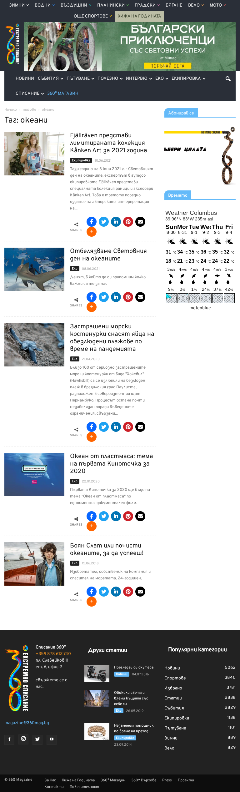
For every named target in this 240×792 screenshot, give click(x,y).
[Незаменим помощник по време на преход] (96, 731)
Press (167, 780)
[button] (228, 78)
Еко (159, 78)
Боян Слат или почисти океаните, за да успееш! (106, 549)
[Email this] (140, 222)
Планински (111, 5)
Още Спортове (91, 16)
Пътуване (78, 78)
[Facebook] (9, 740)
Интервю (137, 78)
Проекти (186, 780)
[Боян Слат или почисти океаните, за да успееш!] (34, 564)
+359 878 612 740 (53, 654)
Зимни (17, 5)
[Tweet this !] (104, 222)
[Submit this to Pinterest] (128, 222)
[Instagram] (23, 739)
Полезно (108, 78)
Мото (216, 5)
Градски (145, 5)
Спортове (175, 678)
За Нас (50, 780)
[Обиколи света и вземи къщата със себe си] (96, 698)
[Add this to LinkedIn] (116, 222)
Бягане (174, 5)
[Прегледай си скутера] (96, 673)
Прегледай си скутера (133, 667)
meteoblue (200, 308)
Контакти (54, 786)
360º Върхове (143, 780)
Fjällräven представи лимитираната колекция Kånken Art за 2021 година (108, 143)
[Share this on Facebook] (92, 222)
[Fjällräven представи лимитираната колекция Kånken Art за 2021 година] (34, 153)
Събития (48, 78)
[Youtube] (52, 740)
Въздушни (74, 5)
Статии (173, 698)
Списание (27, 93)
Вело (194, 5)
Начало (10, 109)
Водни (43, 5)
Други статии (107, 650)
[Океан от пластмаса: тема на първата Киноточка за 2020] (34, 474)
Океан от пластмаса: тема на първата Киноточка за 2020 (111, 464)
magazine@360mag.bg (26, 723)
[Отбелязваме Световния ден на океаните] (34, 269)
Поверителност (84, 786)
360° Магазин (62, 93)
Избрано (173, 688)
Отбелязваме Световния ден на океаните (108, 255)
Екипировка (186, 78)
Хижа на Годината (139, 16)
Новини (25, 78)
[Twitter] (37, 740)
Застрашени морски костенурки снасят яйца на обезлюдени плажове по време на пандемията (112, 338)
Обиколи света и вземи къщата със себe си (131, 698)
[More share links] (92, 232)
